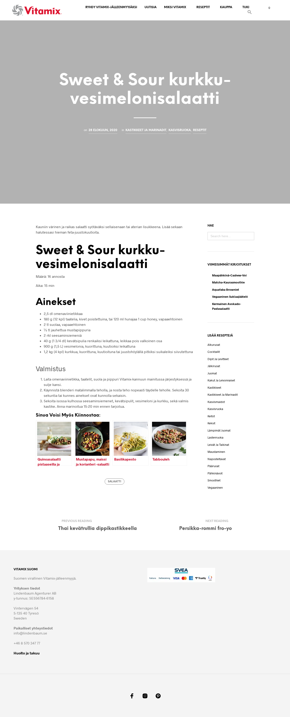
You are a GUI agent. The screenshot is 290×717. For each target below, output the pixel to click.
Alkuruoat (214, 344)
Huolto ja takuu (27, 653)
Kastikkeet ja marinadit (146, 130)
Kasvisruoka (180, 130)
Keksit (211, 423)
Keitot (211, 416)
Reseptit (203, 7)
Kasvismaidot (216, 402)
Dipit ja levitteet (218, 359)
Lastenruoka (215, 437)
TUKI (245, 7)
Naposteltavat (217, 459)
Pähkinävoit (215, 473)
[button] (249, 13)
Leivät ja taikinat (218, 444)
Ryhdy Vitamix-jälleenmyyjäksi (111, 7)
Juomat (212, 373)
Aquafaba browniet (225, 289)
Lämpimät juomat (219, 430)
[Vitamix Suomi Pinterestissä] (158, 696)
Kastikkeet (214, 387)
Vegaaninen (215, 487)
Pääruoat (213, 466)
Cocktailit (214, 352)
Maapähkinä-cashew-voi (229, 275)
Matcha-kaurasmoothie (228, 282)
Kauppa (226, 7)
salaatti (114, 481)
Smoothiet (214, 480)
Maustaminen (216, 452)
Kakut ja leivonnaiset (221, 380)
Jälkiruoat (214, 366)
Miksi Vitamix (175, 7)
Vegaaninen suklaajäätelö (230, 296)
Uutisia (151, 7)
